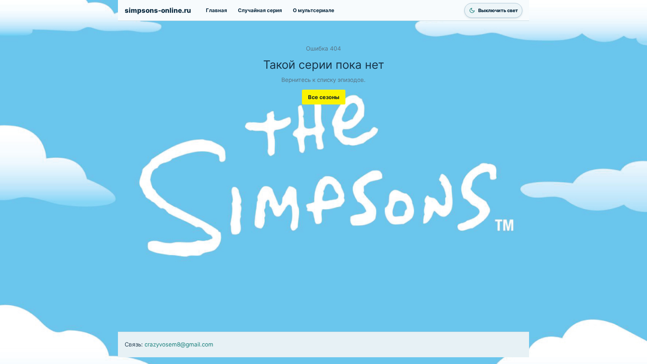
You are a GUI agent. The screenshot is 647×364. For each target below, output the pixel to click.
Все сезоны (323, 97)
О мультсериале (313, 10)
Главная (216, 10)
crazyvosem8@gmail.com (179, 344)
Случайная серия (260, 10)
